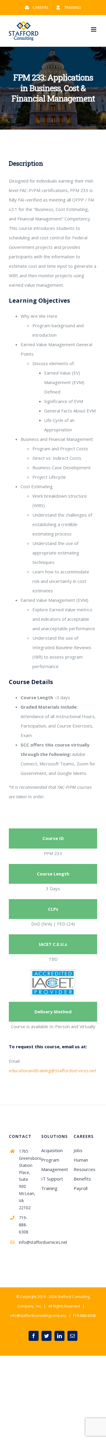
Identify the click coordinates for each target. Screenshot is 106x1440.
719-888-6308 (23, 1225)
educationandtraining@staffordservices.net (52, 1070)
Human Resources (84, 1164)
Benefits (82, 1179)
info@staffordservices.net (25, 1242)
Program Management (53, 1164)
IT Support (52, 1179)
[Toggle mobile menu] (94, 29)
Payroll (80, 1188)
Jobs (78, 1150)
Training (49, 1188)
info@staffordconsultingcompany (38, 1315)
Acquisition (52, 1150)
